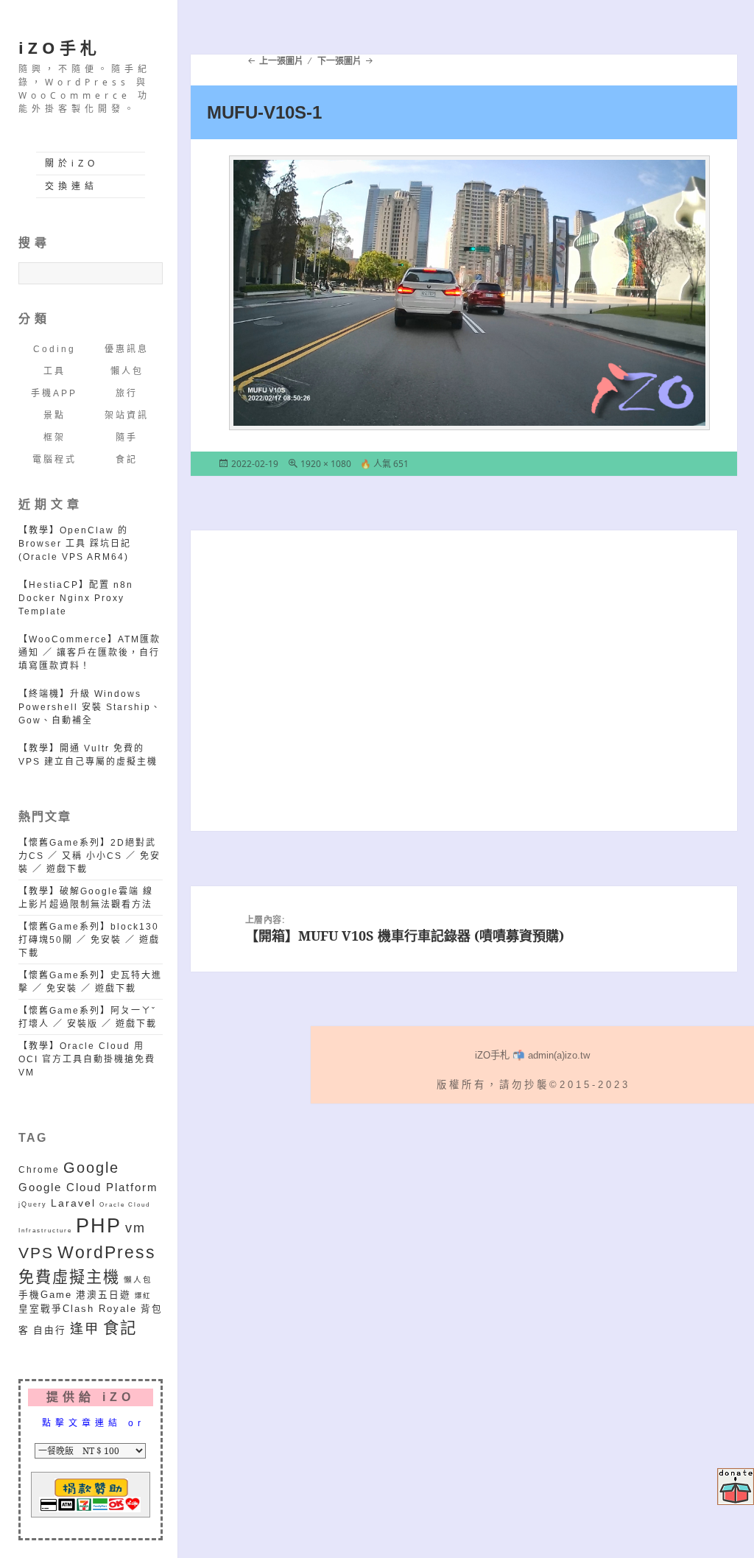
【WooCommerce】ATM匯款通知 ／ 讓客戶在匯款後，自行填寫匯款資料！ (89, 652)
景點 (54, 415)
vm (135, 1228)
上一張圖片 (281, 61)
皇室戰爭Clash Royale (77, 1309)
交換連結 (71, 186)
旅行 (127, 393)
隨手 (127, 437)
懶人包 (127, 371)
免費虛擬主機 (69, 1276)
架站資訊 (127, 415)
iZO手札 (59, 47)
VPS (36, 1252)
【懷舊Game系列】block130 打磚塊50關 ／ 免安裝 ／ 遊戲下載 (89, 940)
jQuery (32, 1204)
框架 (54, 437)
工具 (54, 371)
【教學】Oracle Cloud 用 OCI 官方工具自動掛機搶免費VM (86, 1059)
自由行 (49, 1330)
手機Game (45, 1295)
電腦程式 (54, 460)
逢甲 (84, 1329)
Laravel (73, 1203)
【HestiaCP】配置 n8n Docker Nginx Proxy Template (75, 598)
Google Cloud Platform (88, 1187)
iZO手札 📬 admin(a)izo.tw (532, 1055)
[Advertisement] (464, 698)
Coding (54, 349)
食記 (127, 460)
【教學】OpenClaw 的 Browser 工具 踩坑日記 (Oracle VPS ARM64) (74, 543)
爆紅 (143, 1295)
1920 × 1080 (325, 463)
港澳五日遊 (103, 1295)
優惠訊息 (127, 349)
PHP (98, 1226)
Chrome (39, 1169)
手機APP (54, 393)
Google (91, 1167)
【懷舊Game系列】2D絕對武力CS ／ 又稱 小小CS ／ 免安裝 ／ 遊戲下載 (89, 856)
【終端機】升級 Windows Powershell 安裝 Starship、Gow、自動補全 (89, 707)
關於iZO (72, 163)
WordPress (106, 1252)
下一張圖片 (339, 61)
